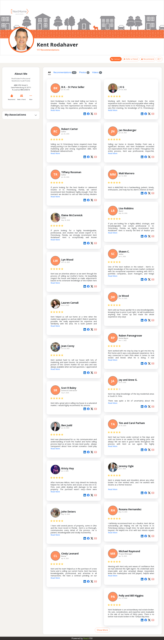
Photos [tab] (84, 72)
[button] (159, 59)
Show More (102, 630)
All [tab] (49, 72)
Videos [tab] (96, 72)
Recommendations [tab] (64, 72)
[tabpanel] (102, 354)
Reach (88, 638)
